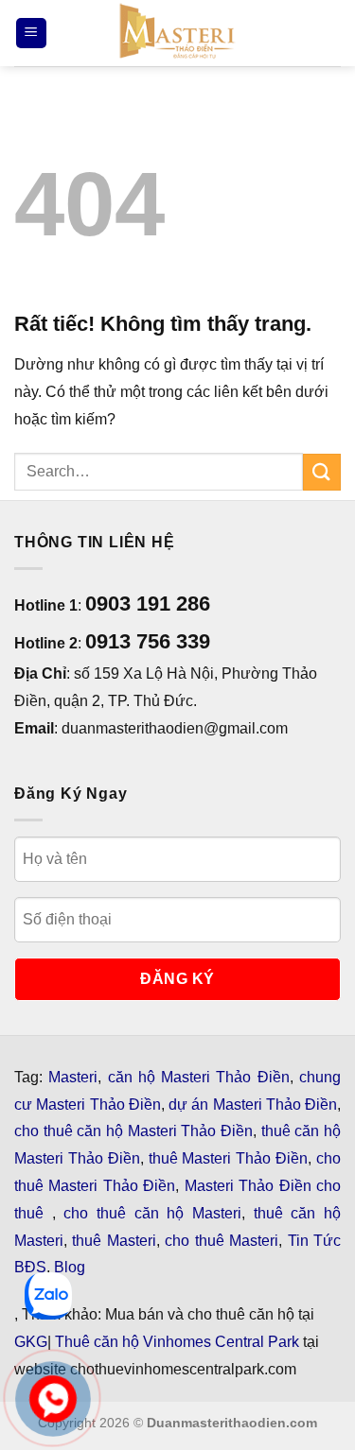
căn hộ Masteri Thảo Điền (199, 1077)
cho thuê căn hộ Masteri (152, 1213)
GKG (30, 1342)
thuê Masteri (113, 1241)
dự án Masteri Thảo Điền (253, 1104)
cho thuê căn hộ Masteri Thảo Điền (133, 1131)
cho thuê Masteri (221, 1241)
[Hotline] (52, 1398)
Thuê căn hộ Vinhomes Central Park (177, 1342)
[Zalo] (48, 1295)
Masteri (73, 1077)
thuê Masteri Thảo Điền (229, 1158)
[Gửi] (322, 472)
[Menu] (31, 33)
